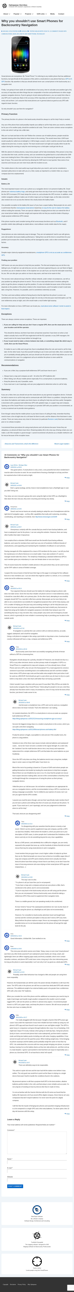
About (5, 14)
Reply (68, 477)
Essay (46, 31)
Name (9, 1159)
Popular (16, 14)
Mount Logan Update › (62, 444)
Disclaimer (13, 1284)
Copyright (5, 1284)
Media (52, 14)
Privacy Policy (22, 1284)
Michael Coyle (14, 483)
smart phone (32, 34)
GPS (18, 34)
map (26, 34)
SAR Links (41, 14)
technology (41, 34)
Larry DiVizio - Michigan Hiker (19, 465)
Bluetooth (59, 221)
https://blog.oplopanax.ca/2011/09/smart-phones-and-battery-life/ (34, 729)
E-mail (9, 1168)
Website (10, 1177)
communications (6, 34)
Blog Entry (39, 31)
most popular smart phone (25, 208)
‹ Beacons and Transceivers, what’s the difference (21, 444)
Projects (28, 14)
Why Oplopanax (32, 1284)
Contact (61, 14)
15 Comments (54, 31)
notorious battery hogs (17, 191)
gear (14, 34)
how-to (22, 34)
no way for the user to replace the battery (55, 208)
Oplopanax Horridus (18, 5)
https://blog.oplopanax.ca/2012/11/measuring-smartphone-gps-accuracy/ (37, 718)
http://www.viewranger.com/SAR (46, 517)
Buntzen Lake (53, 419)
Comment (11, 1130)
